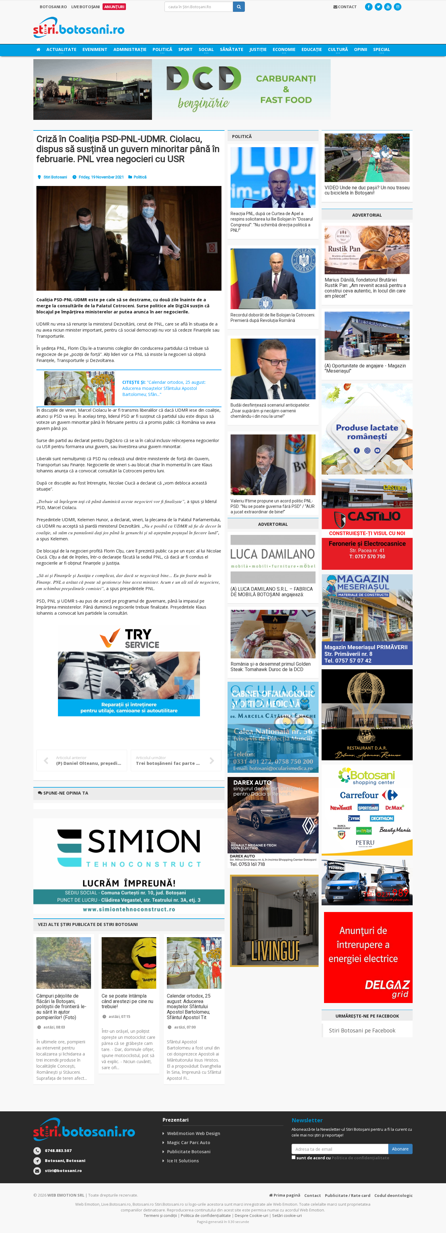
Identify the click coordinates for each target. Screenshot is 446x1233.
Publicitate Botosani (189, 1151)
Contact (312, 1195)
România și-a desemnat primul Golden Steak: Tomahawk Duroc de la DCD (271, 666)
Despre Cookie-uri (251, 1215)
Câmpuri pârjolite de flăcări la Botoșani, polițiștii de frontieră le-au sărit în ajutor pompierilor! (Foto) (61, 1006)
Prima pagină (286, 1195)
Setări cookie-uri (287, 1215)
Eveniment (95, 49)
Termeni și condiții (160, 1215)
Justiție (258, 49)
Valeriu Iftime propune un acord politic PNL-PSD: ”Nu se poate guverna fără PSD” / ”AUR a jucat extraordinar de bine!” (273, 506)
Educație (312, 49)
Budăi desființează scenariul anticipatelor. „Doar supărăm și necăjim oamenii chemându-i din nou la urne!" (270, 410)
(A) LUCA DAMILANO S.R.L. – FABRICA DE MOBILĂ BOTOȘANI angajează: (272, 591)
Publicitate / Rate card (347, 1195)
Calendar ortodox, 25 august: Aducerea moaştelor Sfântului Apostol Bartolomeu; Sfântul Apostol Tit (189, 1006)
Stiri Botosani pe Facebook (362, 1030)
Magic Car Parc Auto (188, 1142)
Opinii (360, 49)
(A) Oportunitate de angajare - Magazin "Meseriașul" (365, 368)
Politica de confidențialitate (360, 1157)
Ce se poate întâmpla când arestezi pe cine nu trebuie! (127, 1001)
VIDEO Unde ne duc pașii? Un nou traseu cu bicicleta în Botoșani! (367, 190)
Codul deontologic (393, 1195)
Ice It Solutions (183, 1161)
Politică (140, 177)
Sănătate (231, 49)
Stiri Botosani (55, 177)
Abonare (400, 1149)
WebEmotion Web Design (193, 1133)
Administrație (130, 49)
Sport (185, 49)
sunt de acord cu (342, 1157)
